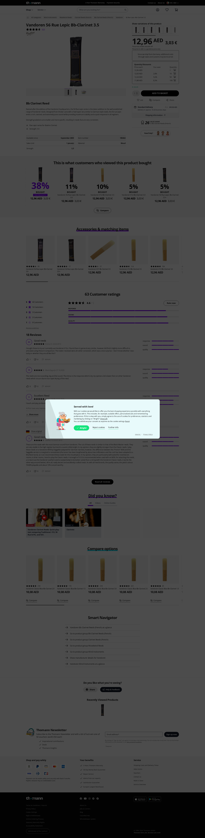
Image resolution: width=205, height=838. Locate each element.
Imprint (138, 434)
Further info (113, 427)
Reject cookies (99, 427)
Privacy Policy (148, 434)
